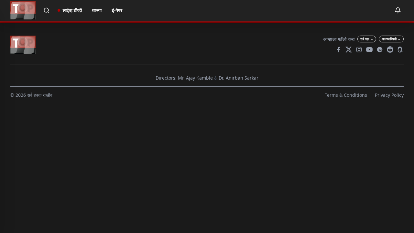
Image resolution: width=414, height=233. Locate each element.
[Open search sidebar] (46, 10)
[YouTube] (369, 49)
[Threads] (379, 49)
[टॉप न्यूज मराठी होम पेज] (23, 10)
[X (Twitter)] (348, 49)
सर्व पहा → (366, 39)
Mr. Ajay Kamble (195, 78)
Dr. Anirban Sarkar (238, 78)
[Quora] (400, 49)
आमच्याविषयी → (391, 39)
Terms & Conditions (346, 95)
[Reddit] (390, 49)
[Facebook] (338, 49)
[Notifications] (398, 10)
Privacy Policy (389, 95)
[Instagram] (359, 49)
